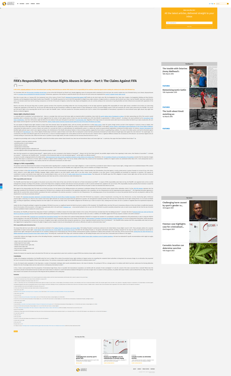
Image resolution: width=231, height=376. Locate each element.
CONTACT (139, 369)
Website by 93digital (152, 372)
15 (75, 154)
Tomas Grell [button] (20, 85)
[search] (228, 3)
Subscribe (189, 26)
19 (131, 189)
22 (120, 211)
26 (95, 259)
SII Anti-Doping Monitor (109, 363)
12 (146, 153)
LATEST (27, 3)
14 (39, 154)
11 (78, 153)
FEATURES (22, 3)
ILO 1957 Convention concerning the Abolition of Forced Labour (58, 291)
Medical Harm (79, 363)
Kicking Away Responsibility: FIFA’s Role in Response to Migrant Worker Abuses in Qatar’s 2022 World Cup (39, 307)
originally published (25, 89)
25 (105, 221)
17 (70, 160)
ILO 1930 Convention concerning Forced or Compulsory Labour (30, 291)
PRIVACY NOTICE (146, 369)
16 (95, 154)
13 (20, 154)
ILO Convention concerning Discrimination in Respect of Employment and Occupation (36, 304)
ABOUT (134, 369)
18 (97, 181)
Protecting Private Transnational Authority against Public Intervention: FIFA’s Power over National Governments (43, 325)
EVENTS (38, 3)
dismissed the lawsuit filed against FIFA (76, 97)
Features (15, 331)
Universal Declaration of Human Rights (29, 296)
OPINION (33, 3)
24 (112, 219)
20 (39, 193)
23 (139, 213)
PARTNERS (153, 369)
